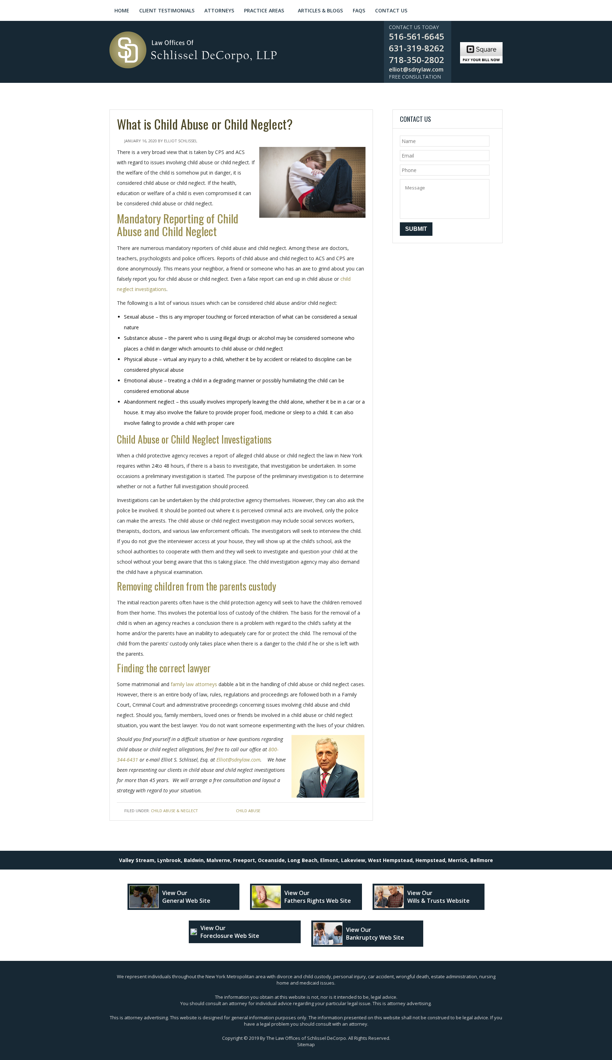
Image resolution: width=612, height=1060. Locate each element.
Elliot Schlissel (180, 140)
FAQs (359, 10)
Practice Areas (264, 10)
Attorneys (219, 10)
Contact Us (391, 10)
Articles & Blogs (320, 10)
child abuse (248, 810)
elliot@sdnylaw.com (416, 69)
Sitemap (306, 1044)
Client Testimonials (166, 10)
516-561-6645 (416, 36)
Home (121, 10)
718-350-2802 (416, 59)
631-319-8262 (416, 48)
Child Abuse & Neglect (174, 810)
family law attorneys (194, 684)
